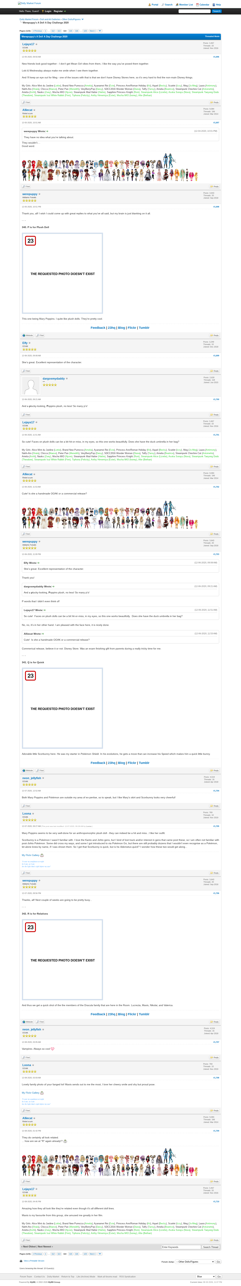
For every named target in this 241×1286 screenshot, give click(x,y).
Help (218, 4)
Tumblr (144, 327)
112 (53, 31)
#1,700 (216, 399)
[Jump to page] (100, 31)
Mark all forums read (107, 1276)
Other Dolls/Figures (71, 19)
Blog (121, 327)
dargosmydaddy (54, 378)
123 (85, 31)
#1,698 (216, 207)
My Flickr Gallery (30, 855)
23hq (111, 327)
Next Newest (44, 1246)
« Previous (37, 31)
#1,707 (216, 1042)
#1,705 (216, 826)
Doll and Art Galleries (50, 19)
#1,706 (216, 893)
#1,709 (216, 1131)
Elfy (25, 342)
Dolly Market (53, 1276)
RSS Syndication (127, 1276)
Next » (92, 31)
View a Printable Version (34, 1261)
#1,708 (216, 1078)
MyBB (32, 1282)
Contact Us (39, 1276)
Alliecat (27, 109)
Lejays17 (28, 44)
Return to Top (67, 1276)
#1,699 (216, 356)
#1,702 (216, 487)
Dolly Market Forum (29, 19)
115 (70, 31)
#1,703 (216, 554)
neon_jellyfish (31, 778)
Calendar (204, 4)
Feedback (98, 327)
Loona (26, 813)
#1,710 (216, 1201)
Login (48, 11)
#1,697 (216, 123)
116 (76, 31)
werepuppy (29, 194)
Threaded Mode (212, 36)
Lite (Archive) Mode (86, 1276)
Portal (155, 4)
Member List (186, 4)
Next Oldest (29, 1246)
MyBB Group (54, 1282)
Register (58, 11)
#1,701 (216, 435)
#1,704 (216, 791)
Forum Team (26, 1276)
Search (169, 4)
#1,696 (216, 57)
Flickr (132, 327)
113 (59, 31)
